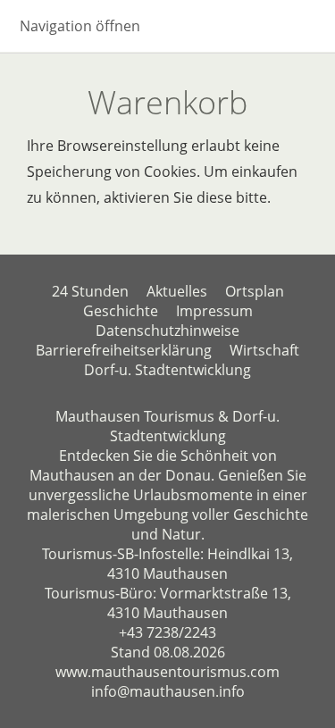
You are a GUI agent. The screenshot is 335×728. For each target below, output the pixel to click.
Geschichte (120, 311)
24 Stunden (90, 291)
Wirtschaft (264, 350)
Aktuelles (177, 291)
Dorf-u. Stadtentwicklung (167, 370)
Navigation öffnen (80, 26)
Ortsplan (254, 291)
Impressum (214, 311)
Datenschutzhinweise (167, 330)
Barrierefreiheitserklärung (124, 350)
